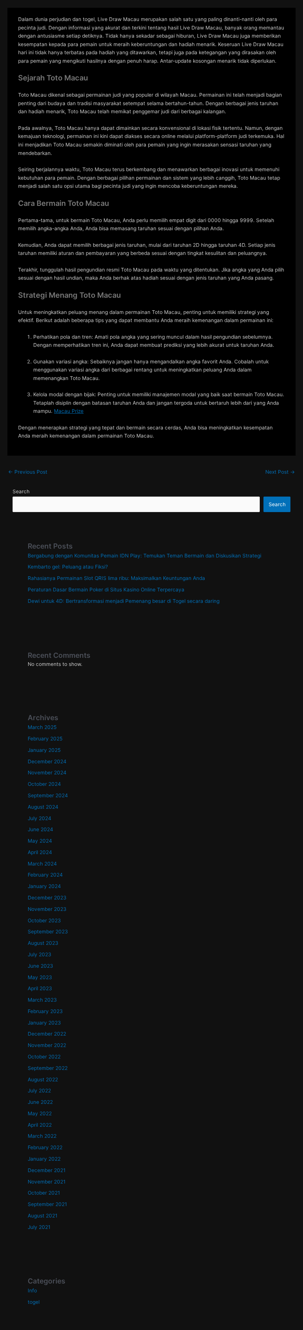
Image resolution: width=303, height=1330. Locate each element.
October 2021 (44, 1193)
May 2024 (40, 841)
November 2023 (47, 909)
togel (34, 1302)
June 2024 (40, 829)
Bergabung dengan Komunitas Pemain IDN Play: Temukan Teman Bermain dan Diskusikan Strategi (144, 556)
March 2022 (42, 1136)
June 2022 (40, 1102)
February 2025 (45, 739)
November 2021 (46, 1182)
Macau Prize (69, 411)
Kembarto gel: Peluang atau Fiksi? (68, 567)
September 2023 (48, 932)
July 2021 (39, 1227)
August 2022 (43, 1079)
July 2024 (39, 818)
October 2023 (44, 920)
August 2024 (43, 807)
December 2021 (46, 1170)
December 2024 (47, 761)
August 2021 (42, 1216)
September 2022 (48, 1068)
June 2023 (40, 966)
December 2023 (47, 898)
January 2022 (44, 1159)
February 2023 (45, 1011)
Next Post (280, 472)
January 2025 (44, 750)
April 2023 (40, 988)
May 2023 (40, 977)
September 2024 (48, 795)
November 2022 (47, 1045)
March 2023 (42, 1000)
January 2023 (44, 1023)
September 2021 (47, 1204)
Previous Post (27, 472)
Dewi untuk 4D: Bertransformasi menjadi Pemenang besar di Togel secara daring (123, 601)
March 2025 (42, 727)
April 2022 (40, 1125)
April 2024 (40, 852)
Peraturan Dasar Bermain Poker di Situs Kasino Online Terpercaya (106, 590)
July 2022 (39, 1091)
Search (21, 491)
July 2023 (39, 954)
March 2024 (42, 864)
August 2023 (43, 943)
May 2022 (40, 1113)
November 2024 (47, 772)
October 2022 (44, 1057)
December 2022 (47, 1034)
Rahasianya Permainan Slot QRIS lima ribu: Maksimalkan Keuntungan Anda (116, 578)
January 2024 (44, 886)
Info (32, 1290)
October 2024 (44, 784)
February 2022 (45, 1147)
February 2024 (45, 875)
